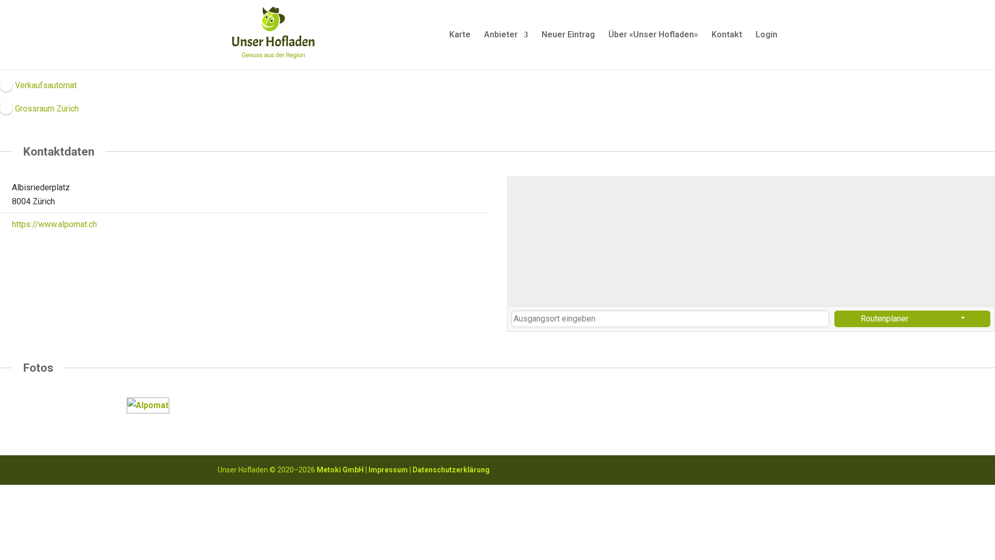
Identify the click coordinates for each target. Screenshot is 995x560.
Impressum (388, 470)
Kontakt (727, 35)
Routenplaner (884, 319)
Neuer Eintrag (568, 35)
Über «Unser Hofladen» (653, 35)
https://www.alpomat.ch (54, 224)
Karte (460, 35)
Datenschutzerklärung (451, 470)
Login (766, 35)
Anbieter (501, 35)
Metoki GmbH (340, 470)
